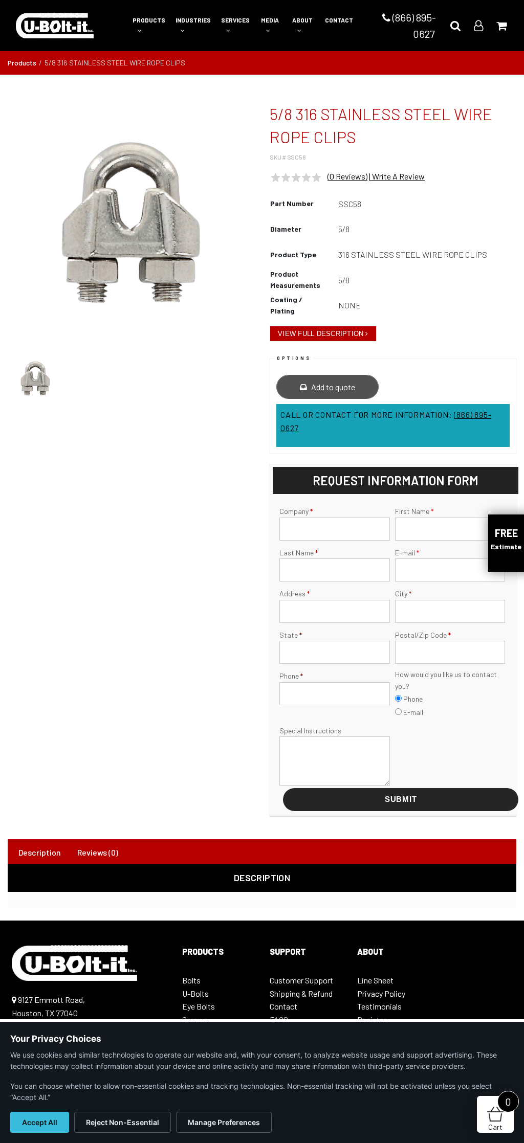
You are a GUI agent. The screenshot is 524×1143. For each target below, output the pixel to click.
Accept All (39, 1122)
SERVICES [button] (235, 20)
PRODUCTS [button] (149, 20)
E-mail (407, 552)
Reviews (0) (97, 852)
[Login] (478, 25)
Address (294, 593)
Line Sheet (375, 980)
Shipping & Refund (301, 993)
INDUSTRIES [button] (193, 20)
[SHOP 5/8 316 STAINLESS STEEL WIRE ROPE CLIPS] (131, 222)
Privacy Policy (381, 993)
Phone (291, 675)
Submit (401, 799)
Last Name (298, 552)
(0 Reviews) (347, 176)
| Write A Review (397, 176)
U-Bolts (195, 993)
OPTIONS (294, 358)
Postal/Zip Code (423, 635)
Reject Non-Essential (122, 1122)
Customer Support (301, 980)
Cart (499, 1113)
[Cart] (501, 25)
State (290, 635)
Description (39, 852)
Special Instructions (310, 730)
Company (296, 511)
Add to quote (332, 387)
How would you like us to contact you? (446, 680)
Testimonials (379, 1006)
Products (22, 62)
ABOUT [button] (302, 20)
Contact (283, 1006)
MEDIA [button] (270, 20)
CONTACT (339, 20)
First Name (414, 511)
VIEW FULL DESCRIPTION (320, 334)
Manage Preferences (224, 1122)
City (403, 593)
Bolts (191, 980)
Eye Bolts (198, 1006)
